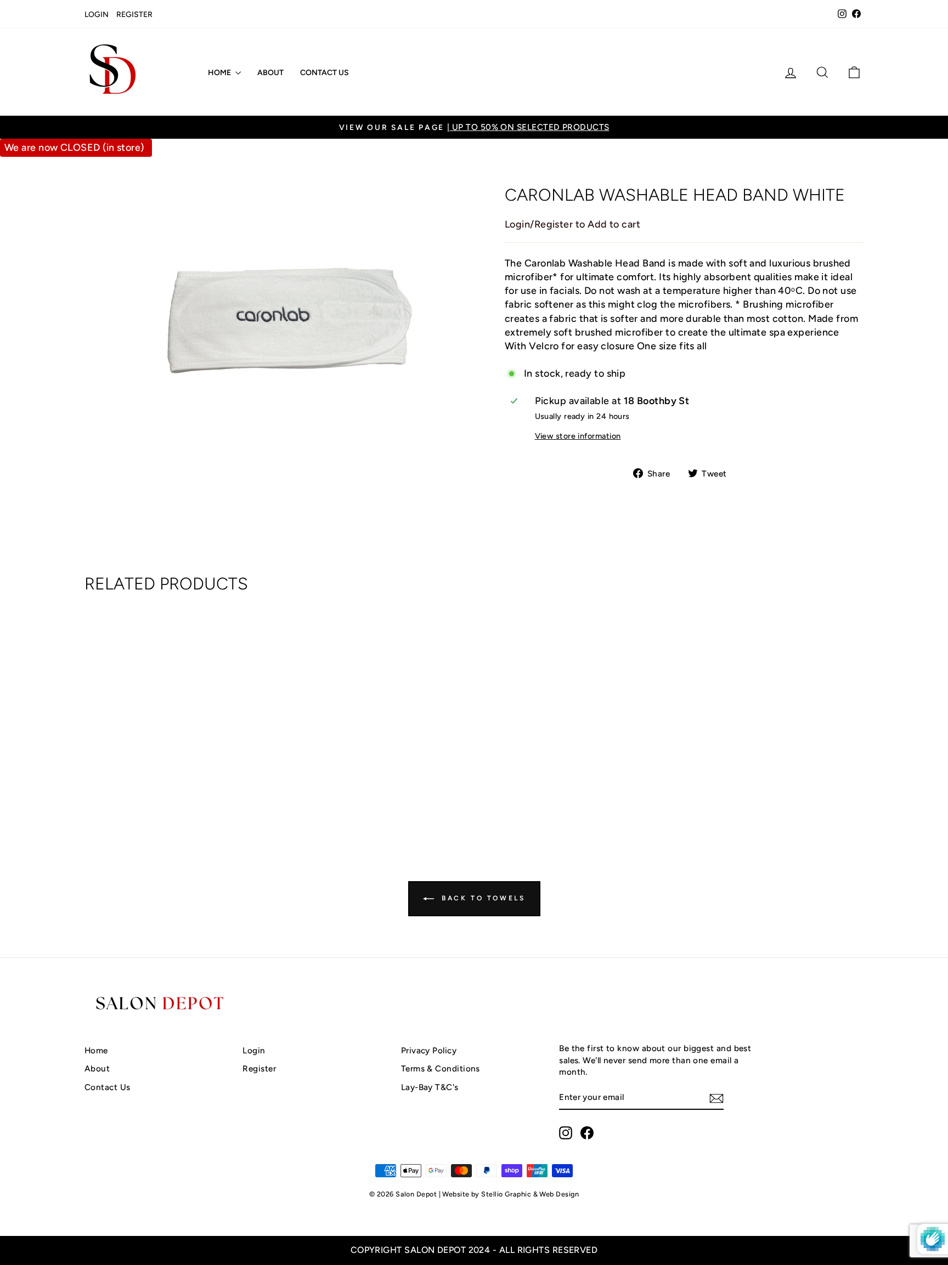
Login (96, 14)
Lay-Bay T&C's (430, 1087)
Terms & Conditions (440, 1068)
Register (134, 14)
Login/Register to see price (177, 787)
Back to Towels (482, 898)
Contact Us (324, 72)
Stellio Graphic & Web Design (530, 1194)
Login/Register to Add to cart (572, 224)
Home (220, 72)
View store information (578, 436)
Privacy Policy (428, 1050)
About (270, 72)
